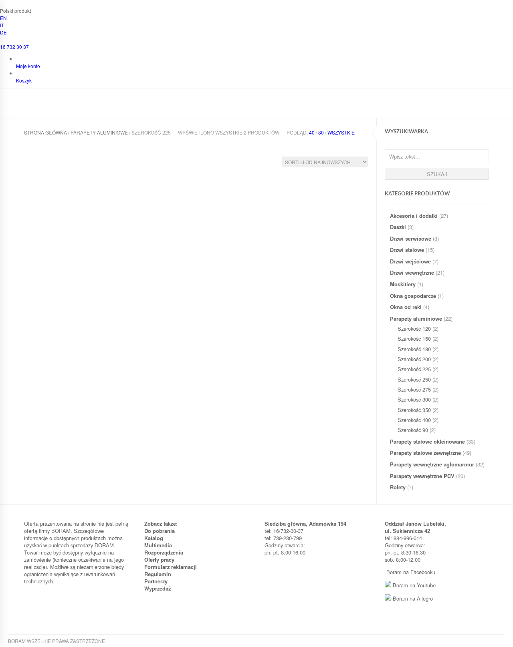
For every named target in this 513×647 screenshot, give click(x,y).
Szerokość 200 (414, 359)
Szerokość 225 (414, 369)
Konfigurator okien (156, 106)
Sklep (112, 106)
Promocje (243, 106)
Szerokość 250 (414, 379)
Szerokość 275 (414, 389)
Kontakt (299, 106)
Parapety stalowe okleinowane (427, 441)
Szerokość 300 (414, 399)
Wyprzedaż (157, 588)
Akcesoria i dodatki (414, 215)
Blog (272, 106)
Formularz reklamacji (170, 567)
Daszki (398, 227)
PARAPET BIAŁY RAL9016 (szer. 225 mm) (50, 253)
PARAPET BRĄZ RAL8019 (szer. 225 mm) (122, 253)
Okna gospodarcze (413, 295)
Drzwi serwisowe (410, 238)
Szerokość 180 (414, 349)
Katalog (153, 538)
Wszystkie (341, 132)
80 (321, 132)
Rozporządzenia (163, 552)
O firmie (49, 106)
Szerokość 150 (414, 338)
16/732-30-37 (288, 530)
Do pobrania (159, 530)
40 (312, 132)
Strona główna (45, 132)
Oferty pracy (159, 559)
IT (2, 25)
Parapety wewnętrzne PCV (422, 476)
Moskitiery (403, 284)
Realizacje (206, 106)
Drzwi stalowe (407, 249)
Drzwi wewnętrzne (412, 272)
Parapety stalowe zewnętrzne (425, 452)
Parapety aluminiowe (416, 318)
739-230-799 (287, 538)
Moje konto (28, 65)
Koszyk (24, 80)
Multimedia (158, 545)
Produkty (82, 106)
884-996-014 (408, 538)
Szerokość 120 (414, 328)
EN (3, 17)
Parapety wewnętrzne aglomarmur (432, 464)
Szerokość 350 (414, 410)
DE (3, 32)
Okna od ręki (406, 307)
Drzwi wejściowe (410, 261)
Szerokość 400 (414, 420)
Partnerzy (156, 581)
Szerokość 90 (413, 430)
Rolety (398, 487)
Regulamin (157, 574)
